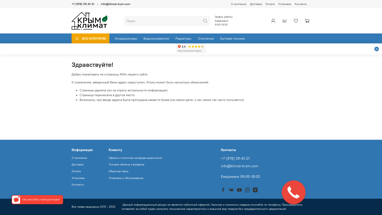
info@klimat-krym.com (115, 4)
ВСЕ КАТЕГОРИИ (94, 38)
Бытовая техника (232, 38)
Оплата (270, 4)
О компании (239, 4)
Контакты (301, 4)
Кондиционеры (126, 38)
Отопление (206, 38)
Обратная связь (119, 171)
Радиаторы (183, 38)
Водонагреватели (156, 38)
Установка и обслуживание (126, 178)
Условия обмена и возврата (126, 164)
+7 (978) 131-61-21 (83, 4)
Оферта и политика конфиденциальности (135, 158)
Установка (284, 4)
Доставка (256, 4)
